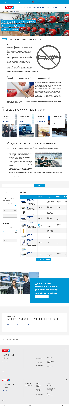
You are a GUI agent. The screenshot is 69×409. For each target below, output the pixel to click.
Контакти (24, 39)
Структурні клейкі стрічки (14, 161)
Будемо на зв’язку (42, 296)
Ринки (10, 39)
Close (64, 2)
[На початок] (66, 350)
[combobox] (10, 210)
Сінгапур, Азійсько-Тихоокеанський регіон (51, 389)
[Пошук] (62, 7)
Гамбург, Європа (49, 385)
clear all (15, 195)
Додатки (11, 11)
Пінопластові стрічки (13, 153)
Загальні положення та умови (41, 405)
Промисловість (5, 11)
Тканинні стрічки (12, 172)
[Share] (27, 202)
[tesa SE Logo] (9, 7)
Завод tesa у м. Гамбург (40, 363)
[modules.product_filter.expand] (15, 211)
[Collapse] (16, 192)
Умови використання (5, 407)
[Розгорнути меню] (3, 7)
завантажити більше (44, 259)
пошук (39, 185)
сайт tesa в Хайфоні (39, 365)
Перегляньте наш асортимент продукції (11, 185)
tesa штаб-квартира (28, 385)
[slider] (3, 205)
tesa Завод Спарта (39, 362)
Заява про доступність (30, 405)
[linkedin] (3, 371)
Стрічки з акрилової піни (14, 167)
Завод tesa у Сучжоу (39, 358)
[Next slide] (66, 110)
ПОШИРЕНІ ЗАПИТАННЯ (35, 39)
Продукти (17, 39)
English (39, 2)
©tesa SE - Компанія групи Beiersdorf (60, 405)
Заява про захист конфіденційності (19, 405)
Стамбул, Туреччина (50, 366)
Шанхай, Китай (49, 357)
